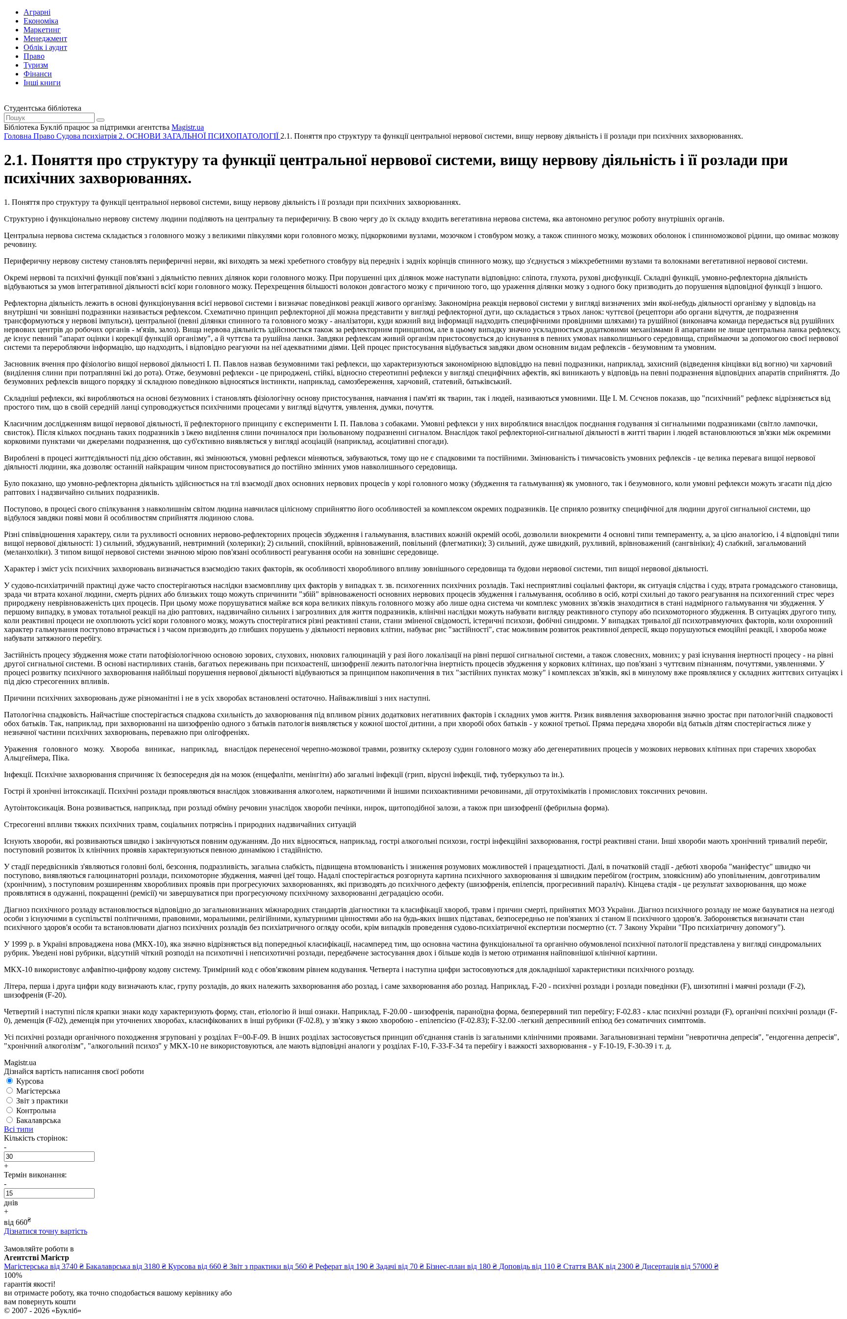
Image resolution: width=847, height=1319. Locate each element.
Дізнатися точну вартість (45, 1231)
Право (34, 56)
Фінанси (38, 74)
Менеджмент (45, 38)
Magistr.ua (188, 127)
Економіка (41, 21)
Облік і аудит (45, 47)
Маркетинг (42, 29)
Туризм (36, 65)
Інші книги (42, 82)
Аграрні (37, 12)
